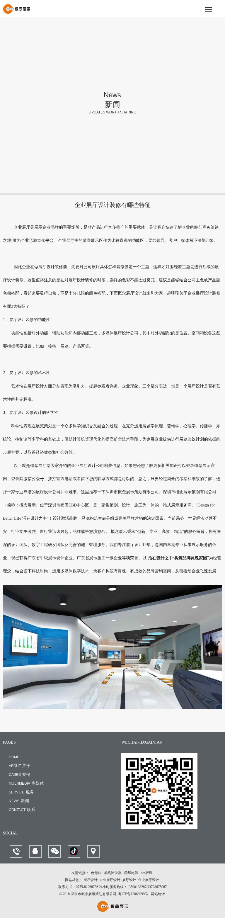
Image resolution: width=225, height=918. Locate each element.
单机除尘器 (113, 873)
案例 (19, 774)
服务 (21, 792)
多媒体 (26, 783)
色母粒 (96, 873)
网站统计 (158, 894)
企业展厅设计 (109, 880)
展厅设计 (90, 880)
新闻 (19, 801)
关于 (19, 766)
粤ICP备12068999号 (133, 894)
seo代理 (147, 873)
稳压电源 (131, 873)
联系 (22, 809)
